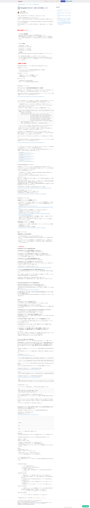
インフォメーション (29, 4)
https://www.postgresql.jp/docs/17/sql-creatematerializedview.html (29, 369)
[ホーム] (20, 1)
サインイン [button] (63, 1)
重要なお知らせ (36, 4)
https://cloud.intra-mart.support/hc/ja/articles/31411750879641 (28, 289)
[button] (29, 498)
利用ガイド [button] (47, 1)
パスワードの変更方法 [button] (55, 1)
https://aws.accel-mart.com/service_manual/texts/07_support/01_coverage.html (32, 227)
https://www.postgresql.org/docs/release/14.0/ (26, 153)
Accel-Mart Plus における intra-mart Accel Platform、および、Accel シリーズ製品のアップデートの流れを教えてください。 (64, 19)
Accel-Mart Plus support (21, 4)
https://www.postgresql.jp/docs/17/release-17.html (26, 355)
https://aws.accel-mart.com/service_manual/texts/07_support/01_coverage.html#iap (32, 193)
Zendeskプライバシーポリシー (36, 503)
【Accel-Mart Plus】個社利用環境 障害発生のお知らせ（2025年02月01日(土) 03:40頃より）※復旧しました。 (64, 23)
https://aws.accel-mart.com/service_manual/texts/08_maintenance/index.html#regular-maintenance (34, 267)
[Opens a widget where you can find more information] (85, 506)
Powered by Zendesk (68, 507)
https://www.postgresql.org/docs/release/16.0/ (26, 158)
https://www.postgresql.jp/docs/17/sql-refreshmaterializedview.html (29, 377)
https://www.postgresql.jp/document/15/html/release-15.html (28, 414)
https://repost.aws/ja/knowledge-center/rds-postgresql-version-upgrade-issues (31, 96)
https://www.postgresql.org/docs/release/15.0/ (26, 156)
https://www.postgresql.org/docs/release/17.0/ (26, 161)
